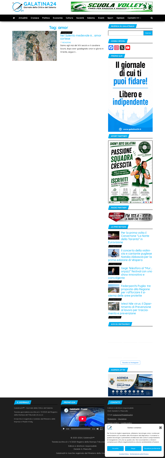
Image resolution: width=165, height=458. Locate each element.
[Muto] (98, 429)
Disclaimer (122, 419)
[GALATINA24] (14, 18)
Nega (133, 448)
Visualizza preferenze (152, 448)
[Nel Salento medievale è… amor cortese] (34, 45)
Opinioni (120, 18)
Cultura (69, 18)
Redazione (66, 43)
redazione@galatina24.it (123, 415)
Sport (110, 18)
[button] (160, 428)
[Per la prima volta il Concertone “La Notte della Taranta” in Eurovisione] (113, 235)
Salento (91, 18)
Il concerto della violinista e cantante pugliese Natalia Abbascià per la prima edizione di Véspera (130, 255)
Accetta (115, 448)
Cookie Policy (124, 454)
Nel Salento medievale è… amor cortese (80, 37)
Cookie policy (126, 423)
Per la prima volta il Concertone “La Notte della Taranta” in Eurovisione (128, 237)
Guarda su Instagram (130, 362)
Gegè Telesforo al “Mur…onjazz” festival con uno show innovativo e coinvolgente (130, 273)
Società (80, 18)
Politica (46, 18)
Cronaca (35, 18)
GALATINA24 (40, 3)
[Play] (64, 429)
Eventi (101, 18)
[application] (82, 419)
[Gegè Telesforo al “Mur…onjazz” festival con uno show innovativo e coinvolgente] (113, 270)
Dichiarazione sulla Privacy (139, 454)
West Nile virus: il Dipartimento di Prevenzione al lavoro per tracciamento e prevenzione (130, 308)
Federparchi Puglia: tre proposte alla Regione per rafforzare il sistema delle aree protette (129, 290)
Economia (58, 18)
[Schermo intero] (101, 429)
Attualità (23, 18)
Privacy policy (113, 423)
